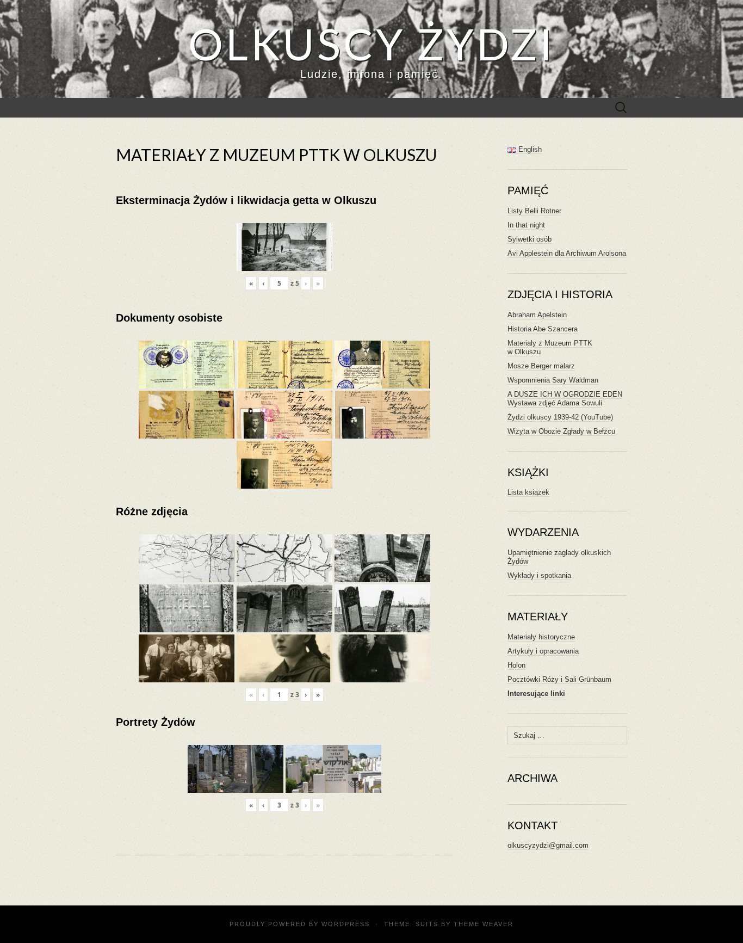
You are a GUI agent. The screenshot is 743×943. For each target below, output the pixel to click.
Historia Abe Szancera (542, 329)
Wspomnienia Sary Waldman (552, 380)
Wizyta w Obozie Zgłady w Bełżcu (561, 431)
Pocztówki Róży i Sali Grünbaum (559, 679)
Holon (516, 665)
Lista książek (528, 492)
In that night (526, 225)
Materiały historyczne (541, 637)
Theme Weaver (483, 924)
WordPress (345, 924)
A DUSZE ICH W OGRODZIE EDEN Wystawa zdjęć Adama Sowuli (564, 398)
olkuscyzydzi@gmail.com (548, 845)
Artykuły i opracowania (543, 651)
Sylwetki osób (529, 239)
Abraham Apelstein (537, 315)
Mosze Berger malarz (541, 366)
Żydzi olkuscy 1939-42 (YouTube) (560, 417)
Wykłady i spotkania (539, 575)
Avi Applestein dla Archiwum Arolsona (566, 253)
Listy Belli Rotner (534, 211)
